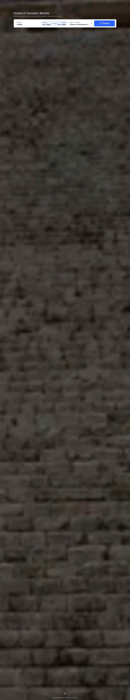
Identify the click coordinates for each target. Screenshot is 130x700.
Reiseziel (19, 22)
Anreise (45, 22)
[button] (112, 2)
